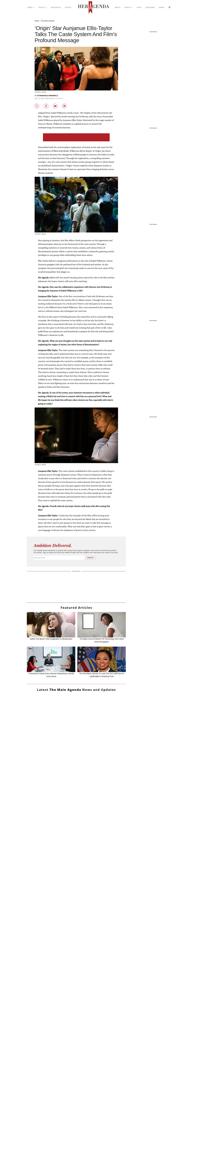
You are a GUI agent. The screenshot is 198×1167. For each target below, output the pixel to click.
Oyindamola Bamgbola (47, 95)
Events (68, 7)
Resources (56, 7)
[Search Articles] (169, 7)
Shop (139, 7)
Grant (162, 7)
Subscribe (150, 7)
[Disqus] (76, 946)
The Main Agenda (47, 20)
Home (37, 20)
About (118, 7)
